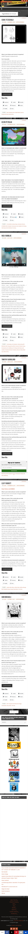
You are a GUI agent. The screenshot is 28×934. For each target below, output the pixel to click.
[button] (14, 463)
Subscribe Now (14, 470)
